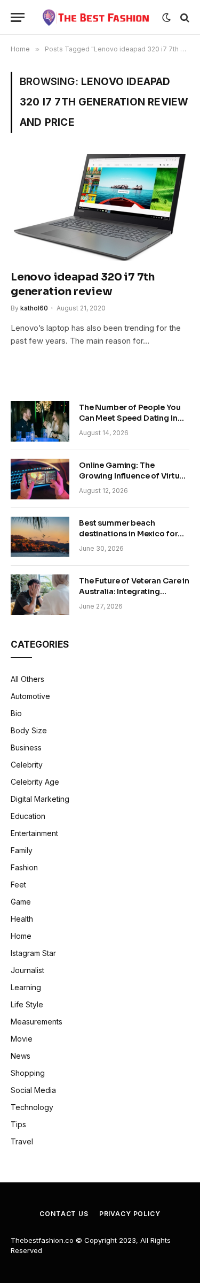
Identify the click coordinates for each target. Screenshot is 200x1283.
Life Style (27, 1004)
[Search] (183, 17)
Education (28, 816)
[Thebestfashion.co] (96, 17)
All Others (27, 679)
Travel (22, 1141)
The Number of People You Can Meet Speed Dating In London (130, 418)
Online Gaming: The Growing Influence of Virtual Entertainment (132, 475)
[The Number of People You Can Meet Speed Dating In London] (40, 421)
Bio (16, 713)
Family (22, 850)
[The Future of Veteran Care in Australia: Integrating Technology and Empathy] (40, 594)
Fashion (24, 867)
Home (21, 935)
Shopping (28, 1072)
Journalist (27, 970)
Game (21, 901)
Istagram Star (33, 953)
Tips (18, 1124)
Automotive (30, 696)
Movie (22, 1038)
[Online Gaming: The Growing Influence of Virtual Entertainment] (40, 479)
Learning (26, 987)
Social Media (33, 1090)
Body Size (29, 730)
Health (22, 918)
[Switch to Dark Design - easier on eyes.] (166, 17)
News (20, 1055)
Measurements (36, 1021)
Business (26, 747)
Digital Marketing (40, 798)
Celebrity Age (35, 781)
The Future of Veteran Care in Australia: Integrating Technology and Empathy (134, 591)
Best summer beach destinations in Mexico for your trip (128, 533)
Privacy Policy (130, 1214)
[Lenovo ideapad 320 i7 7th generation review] (100, 207)
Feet (18, 884)
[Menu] (18, 17)
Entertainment (34, 833)
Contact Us (63, 1214)
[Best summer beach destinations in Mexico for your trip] (40, 537)
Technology (32, 1107)
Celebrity (27, 764)
